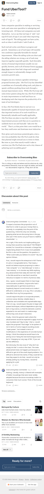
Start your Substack (17, 484)
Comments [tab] (6, 203)
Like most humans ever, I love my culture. (16, 410)
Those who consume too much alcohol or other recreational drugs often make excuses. (16, 438)
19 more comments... (9, 391)
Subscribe (32, 3)
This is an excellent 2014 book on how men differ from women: (17, 424)
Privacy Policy (37, 180)
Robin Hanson (11, 13)
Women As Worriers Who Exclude (16, 420)
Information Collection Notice (21, 180)
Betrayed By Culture (10, 407)
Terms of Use (32, 178)
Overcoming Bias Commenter (16, 222)
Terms (27, 479)
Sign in (39, 3)
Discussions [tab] (17, 401)
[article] (22, 411)
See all (5, 449)
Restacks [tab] (15, 203)
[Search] (40, 401)
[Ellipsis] (41, 221)
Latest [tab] (9, 401)
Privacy (21, 479)
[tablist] (10, 203)
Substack (12, 490)
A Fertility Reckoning (11, 435)
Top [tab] (4, 401)
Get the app (32, 484)
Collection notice (36, 479)
